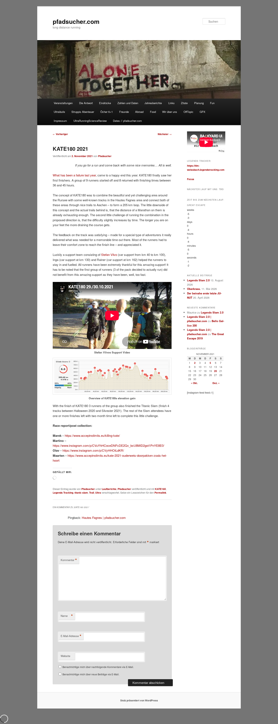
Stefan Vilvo (109, 254)
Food (153, 112)
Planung (199, 103)
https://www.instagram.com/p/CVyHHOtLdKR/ (93, 450)
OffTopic (188, 112)
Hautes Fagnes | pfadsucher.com (104, 517)
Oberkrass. (194, 289)
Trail (91, 492)
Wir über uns (169, 112)
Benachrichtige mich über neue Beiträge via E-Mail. (90, 674)
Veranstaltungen (63, 103)
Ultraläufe (59, 112)
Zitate (184, 103)
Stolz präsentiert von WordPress (139, 700)
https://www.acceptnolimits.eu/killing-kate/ (92, 435)
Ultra (98, 492)
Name (67, 616)
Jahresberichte (153, 103)
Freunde (124, 112)
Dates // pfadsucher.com (127, 121)
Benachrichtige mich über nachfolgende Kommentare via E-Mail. (98, 667)
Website (65, 656)
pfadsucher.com (76, 21)
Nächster (165, 134)
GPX (202, 112)
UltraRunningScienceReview (90, 121)
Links (171, 103)
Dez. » (216, 383)
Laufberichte (109, 489)
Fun (212, 103)
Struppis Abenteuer (82, 112)
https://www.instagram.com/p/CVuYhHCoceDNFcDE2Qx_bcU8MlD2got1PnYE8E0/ (108, 445)
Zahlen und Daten (127, 103)
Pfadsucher (105, 156)
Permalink (160, 492)
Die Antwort (86, 103)
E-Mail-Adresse (71, 636)
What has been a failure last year (74, 175)
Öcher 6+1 (106, 112)
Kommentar (69, 560)
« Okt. (194, 383)
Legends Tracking (63, 492)
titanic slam (81, 492)
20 (215, 371)
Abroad (139, 112)
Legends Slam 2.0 (198, 280)
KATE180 (160, 489)
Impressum (60, 121)
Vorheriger (60, 134)
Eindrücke (105, 103)
